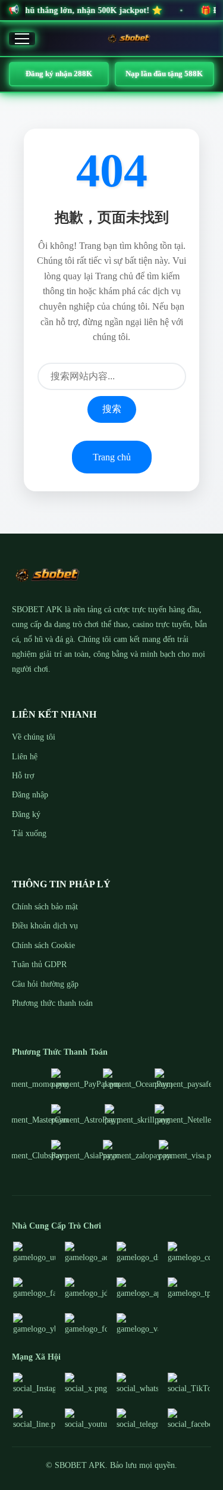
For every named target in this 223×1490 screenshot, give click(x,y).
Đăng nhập (30, 794)
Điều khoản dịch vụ (45, 925)
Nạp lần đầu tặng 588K (164, 73)
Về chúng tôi (33, 736)
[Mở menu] (22, 38)
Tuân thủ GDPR (39, 964)
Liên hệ (24, 756)
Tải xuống (29, 833)
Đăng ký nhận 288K (59, 73)
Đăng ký (26, 814)
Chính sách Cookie (43, 945)
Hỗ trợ (23, 775)
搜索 (111, 409)
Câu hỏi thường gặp (45, 984)
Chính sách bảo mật (45, 906)
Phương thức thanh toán (52, 1003)
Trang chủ (112, 457)
